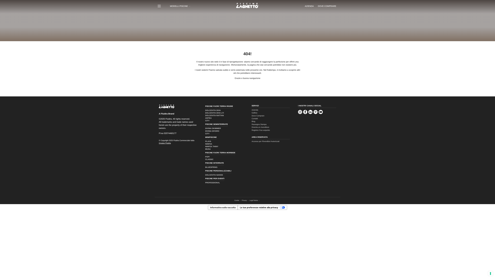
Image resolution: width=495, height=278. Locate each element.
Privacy (244, 200)
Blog (253, 121)
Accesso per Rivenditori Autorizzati (265, 141)
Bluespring (211, 167)
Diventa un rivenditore (260, 127)
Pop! (207, 157)
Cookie (236, 200)
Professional (212, 183)
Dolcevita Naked (214, 175)
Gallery (254, 113)
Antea (208, 118)
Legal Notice (253, 200)
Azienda (309, 6)
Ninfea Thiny (211, 146)
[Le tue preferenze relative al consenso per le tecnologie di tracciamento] (490, 273)
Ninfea (208, 144)
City (207, 121)
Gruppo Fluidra (165, 143)
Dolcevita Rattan (214, 115)
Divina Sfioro (212, 131)
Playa (208, 141)
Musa (208, 149)
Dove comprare (327, 6)
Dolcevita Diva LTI (214, 113)
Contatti (255, 119)
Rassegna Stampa (259, 124)
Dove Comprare (258, 116)
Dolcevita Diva (213, 110)
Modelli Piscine (179, 6)
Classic (209, 159)
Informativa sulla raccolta (223, 207)
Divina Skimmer (213, 128)
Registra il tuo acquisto (261, 130)
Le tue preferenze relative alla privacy (259, 207)
